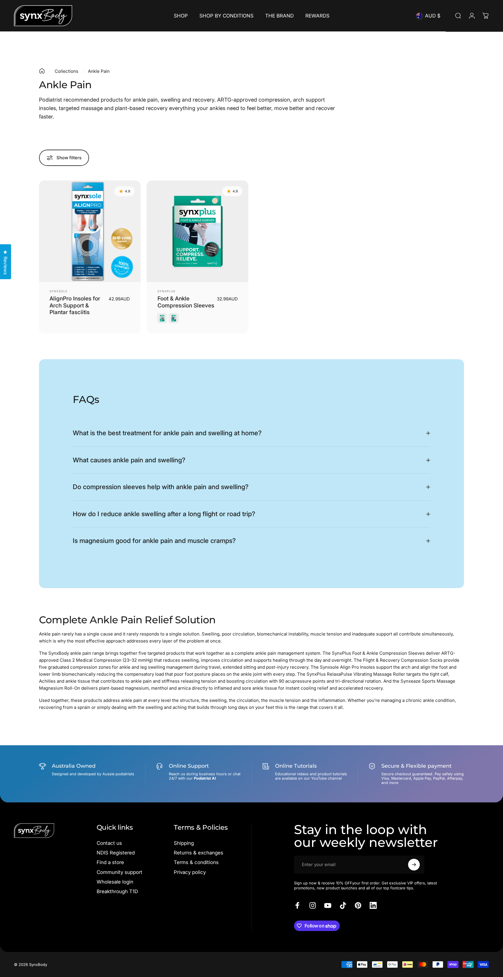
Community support (119, 872)
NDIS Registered (116, 853)
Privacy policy (190, 872)
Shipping (184, 843)
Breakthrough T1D (117, 891)
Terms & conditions (196, 862)
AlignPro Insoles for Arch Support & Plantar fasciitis (74, 305)
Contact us (109, 843)
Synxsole (58, 291)
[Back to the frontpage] (42, 71)
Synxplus (166, 291)
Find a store (110, 862)
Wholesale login (115, 882)
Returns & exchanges (198, 853)
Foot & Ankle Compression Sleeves (185, 302)
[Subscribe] (414, 864)
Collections (66, 71)
